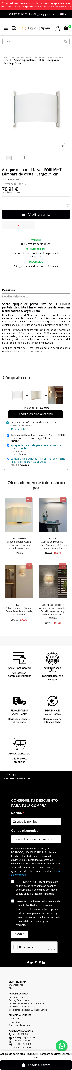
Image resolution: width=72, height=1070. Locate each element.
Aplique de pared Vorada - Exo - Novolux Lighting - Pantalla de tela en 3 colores (53, 613)
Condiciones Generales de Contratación (27, 1003)
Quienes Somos (16, 984)
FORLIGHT (15, 179)
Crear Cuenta (15, 1018)
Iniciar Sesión (15, 1022)
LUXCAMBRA (19, 538)
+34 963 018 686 (20, 1034)
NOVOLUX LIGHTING (52, 605)
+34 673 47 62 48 (21, 1040)
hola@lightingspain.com (24, 1037)
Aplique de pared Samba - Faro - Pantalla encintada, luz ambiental (19, 611)
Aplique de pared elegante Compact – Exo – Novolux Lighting (36, 447)
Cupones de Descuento (19, 1025)
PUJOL (53, 538)
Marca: (5, 179)
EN (64, 14)
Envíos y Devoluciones (19, 1000)
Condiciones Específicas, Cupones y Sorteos (28, 1009)
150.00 (19, 553)
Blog (11, 988)
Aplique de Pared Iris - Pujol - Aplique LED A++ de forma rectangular (53, 545)
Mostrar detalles (20, 429)
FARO (19, 605)
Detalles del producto (15, 296)
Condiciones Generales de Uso (22, 1006)
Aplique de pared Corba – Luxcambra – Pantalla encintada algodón (19, 545)
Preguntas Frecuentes (18, 997)
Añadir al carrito (39, 214)
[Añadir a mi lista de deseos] (18, 225)
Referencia (8, 184)
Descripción (9, 290)
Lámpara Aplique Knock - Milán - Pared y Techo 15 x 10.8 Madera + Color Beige (38, 460)
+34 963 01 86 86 (18, 14)
